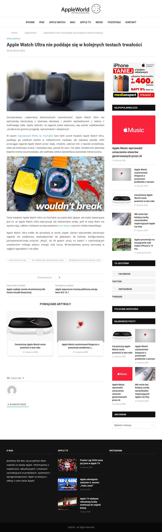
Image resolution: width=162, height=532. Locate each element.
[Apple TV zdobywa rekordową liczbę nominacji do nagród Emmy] (67, 503)
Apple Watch (57, 22)
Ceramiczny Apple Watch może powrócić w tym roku (144, 198)
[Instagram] (14, 8)
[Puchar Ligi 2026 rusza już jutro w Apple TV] (67, 465)
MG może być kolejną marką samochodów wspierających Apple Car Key (144, 220)
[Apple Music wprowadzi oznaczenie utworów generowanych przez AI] (133, 129)
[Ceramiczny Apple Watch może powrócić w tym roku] (30, 326)
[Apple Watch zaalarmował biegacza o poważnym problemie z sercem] (80, 326)
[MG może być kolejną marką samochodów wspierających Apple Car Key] (121, 219)
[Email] (24, 8)
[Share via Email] (74, 277)
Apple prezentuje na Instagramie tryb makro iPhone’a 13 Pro (144, 244)
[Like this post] (61, 277)
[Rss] (20, 8)
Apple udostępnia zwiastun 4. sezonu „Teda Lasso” (89, 482)
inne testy (64, 225)
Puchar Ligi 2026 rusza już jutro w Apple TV (91, 462)
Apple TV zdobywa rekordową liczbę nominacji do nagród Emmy (90, 503)
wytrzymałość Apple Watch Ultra (85, 260)
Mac (72, 22)
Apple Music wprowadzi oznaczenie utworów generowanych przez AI (127, 152)
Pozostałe (114, 22)
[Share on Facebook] (65, 277)
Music (99, 22)
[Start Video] (55, 184)
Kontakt (130, 22)
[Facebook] (8, 8)
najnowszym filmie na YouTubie (35, 135)
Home (14, 32)
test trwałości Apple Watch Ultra (48, 260)
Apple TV (85, 22)
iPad (41, 22)
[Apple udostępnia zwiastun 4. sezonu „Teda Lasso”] (67, 484)
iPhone (30, 22)
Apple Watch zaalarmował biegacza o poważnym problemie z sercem (144, 175)
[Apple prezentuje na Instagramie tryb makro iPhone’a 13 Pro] (121, 244)
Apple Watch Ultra (17, 260)
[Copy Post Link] (69, 277)
